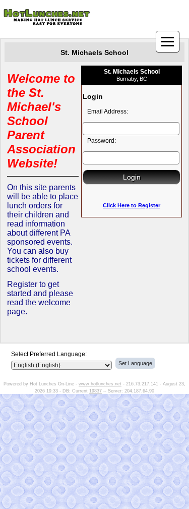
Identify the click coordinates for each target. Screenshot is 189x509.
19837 (95, 390)
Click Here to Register (131, 205)
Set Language (135, 363)
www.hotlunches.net (100, 383)
